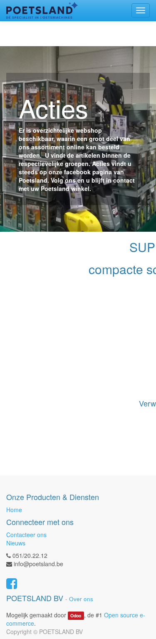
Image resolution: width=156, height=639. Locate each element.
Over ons (81, 599)
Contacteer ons (26, 534)
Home (14, 509)
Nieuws (15, 543)
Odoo (75, 615)
